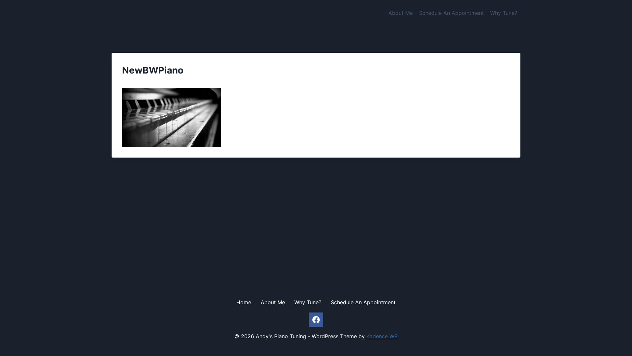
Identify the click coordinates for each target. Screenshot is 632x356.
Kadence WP (382, 336)
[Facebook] (316, 319)
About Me (400, 13)
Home (243, 302)
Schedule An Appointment (451, 13)
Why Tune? (503, 13)
